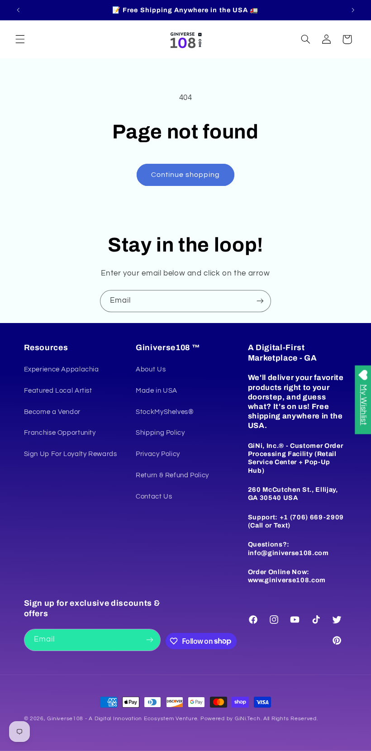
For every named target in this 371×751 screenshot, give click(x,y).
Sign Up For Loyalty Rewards (70, 454)
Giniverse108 (65, 718)
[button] (20, 39)
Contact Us (154, 496)
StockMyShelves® (165, 412)
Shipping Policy (160, 432)
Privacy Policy (158, 454)
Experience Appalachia (61, 369)
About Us (151, 369)
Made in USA (156, 390)
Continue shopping (185, 174)
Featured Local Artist (58, 390)
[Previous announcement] (18, 10)
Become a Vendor (52, 412)
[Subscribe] (260, 301)
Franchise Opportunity (60, 432)
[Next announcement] (353, 10)
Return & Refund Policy (172, 475)
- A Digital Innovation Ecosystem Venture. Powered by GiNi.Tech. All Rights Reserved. (200, 718)
